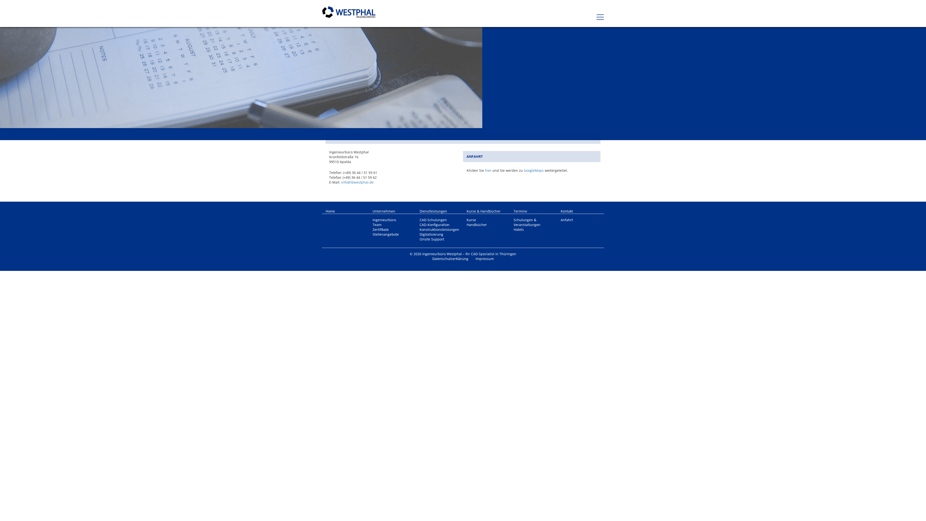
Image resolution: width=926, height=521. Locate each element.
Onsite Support (432, 239)
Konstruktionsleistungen (439, 229)
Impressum (485, 258)
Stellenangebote (386, 234)
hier (488, 170)
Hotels (519, 229)
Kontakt (567, 211)
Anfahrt (567, 220)
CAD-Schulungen (433, 220)
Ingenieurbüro (384, 220)
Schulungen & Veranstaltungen (527, 222)
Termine (520, 211)
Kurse (471, 220)
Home (330, 211)
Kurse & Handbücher (484, 211)
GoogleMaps (534, 170)
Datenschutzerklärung (450, 258)
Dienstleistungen (433, 211)
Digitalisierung (431, 234)
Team (377, 224)
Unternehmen (384, 211)
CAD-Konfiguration (434, 224)
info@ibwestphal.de (357, 182)
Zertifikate (381, 229)
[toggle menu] (598, 15)
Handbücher (477, 224)
